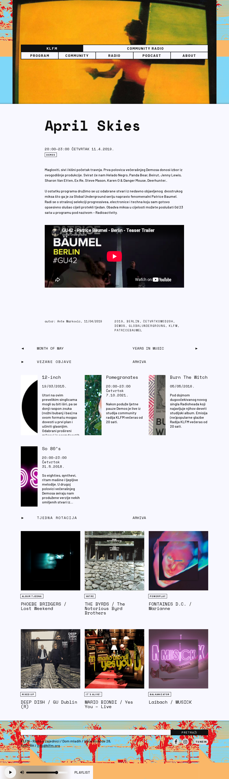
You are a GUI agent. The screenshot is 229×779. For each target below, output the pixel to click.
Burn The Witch (189, 377)
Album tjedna (32, 596)
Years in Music (148, 348)
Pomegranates (122, 377)
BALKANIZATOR (160, 694)
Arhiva (139, 517)
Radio (114, 55)
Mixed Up (28, 694)
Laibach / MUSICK (170, 702)
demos (119, 326)
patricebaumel (128, 330)
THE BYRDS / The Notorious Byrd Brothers (105, 608)
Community (77, 55)
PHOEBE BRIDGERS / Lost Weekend (43, 606)
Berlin (133, 321)
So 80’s (51, 448)
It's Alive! (93, 694)
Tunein (201, 741)
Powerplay (157, 596)
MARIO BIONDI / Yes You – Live (109, 704)
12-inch (51, 377)
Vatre (90, 596)
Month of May (50, 348)
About (189, 55)
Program (39, 55)
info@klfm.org (48, 745)
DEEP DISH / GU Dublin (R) (49, 704)
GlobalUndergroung (147, 326)
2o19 (118, 321)
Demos (50, 154)
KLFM (52, 48)
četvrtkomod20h (158, 321)
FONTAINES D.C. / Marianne (170, 606)
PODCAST (151, 55)
